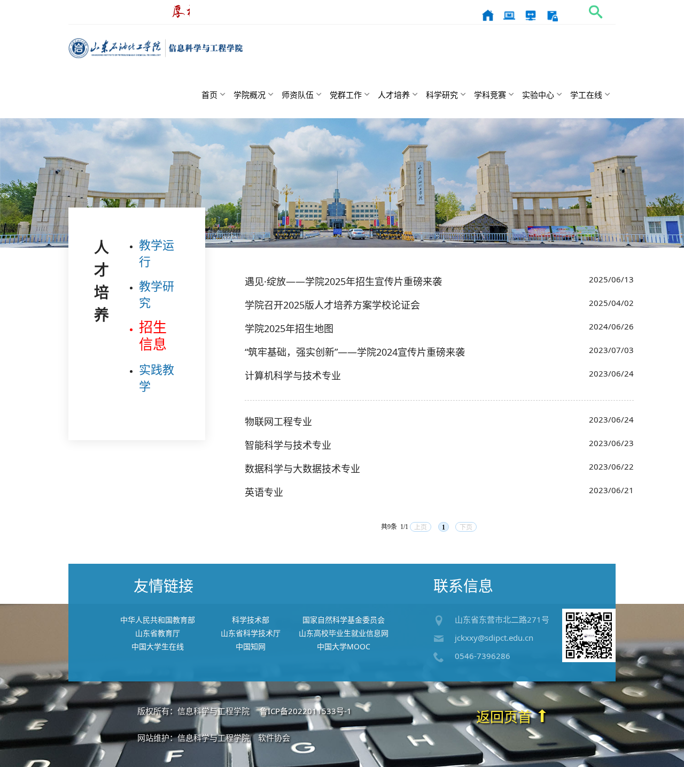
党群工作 (346, 94)
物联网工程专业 (278, 421)
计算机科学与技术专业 (293, 375)
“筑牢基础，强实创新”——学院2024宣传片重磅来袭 (355, 352)
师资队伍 (298, 94)
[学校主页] (488, 14)
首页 (209, 94)
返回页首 (505, 716)
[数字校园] (509, 14)
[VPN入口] (531, 14)
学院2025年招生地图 (289, 328)
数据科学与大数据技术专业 (302, 468)
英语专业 (264, 492)
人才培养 (394, 94)
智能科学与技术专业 (288, 445)
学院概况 (250, 94)
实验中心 (538, 94)
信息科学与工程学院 (156, 48)
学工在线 (586, 94)
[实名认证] (552, 14)
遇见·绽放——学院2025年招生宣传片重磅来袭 (343, 281)
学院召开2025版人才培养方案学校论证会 (332, 304)
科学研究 (442, 94)
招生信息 (153, 335)
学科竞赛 (490, 94)
